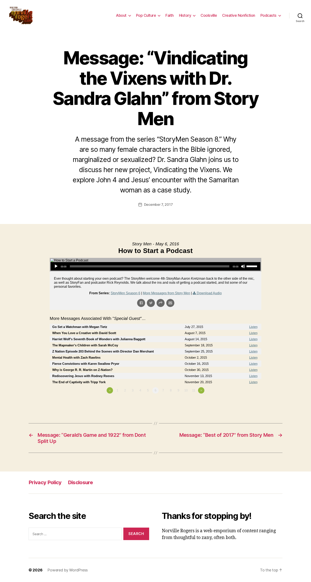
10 (186, 390)
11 (193, 390)
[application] (155, 266)
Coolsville (209, 15)
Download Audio (209, 293)
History (185, 15)
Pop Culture (146, 15)
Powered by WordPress (67, 570)
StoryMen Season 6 (125, 293)
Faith (169, 15)
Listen (253, 327)
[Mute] (243, 266)
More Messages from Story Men (166, 293)
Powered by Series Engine (245, 402)
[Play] (56, 266)
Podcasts (268, 15)
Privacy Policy (45, 482)
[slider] (252, 266)
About (121, 15)
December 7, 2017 (158, 204)
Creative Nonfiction (238, 15)
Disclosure (80, 482)
